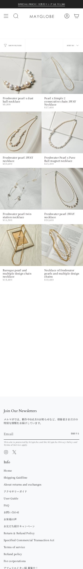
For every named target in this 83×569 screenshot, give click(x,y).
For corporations (15, 561)
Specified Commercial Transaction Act (29, 540)
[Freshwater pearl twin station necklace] (21, 189)
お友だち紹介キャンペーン (19, 526)
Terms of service (14, 547)
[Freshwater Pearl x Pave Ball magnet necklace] (62, 132)
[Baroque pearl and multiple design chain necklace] (21, 245)
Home (8, 470)
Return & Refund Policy (19, 533)
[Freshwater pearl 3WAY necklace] (21, 132)
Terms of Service (12, 444)
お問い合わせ (11, 512)
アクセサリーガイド (15, 491)
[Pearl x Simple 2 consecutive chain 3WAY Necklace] (62, 73)
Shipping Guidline (15, 477)
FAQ (6, 505)
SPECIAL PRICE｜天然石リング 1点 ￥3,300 (41, 4)
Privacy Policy (65, 442)
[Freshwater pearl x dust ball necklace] (21, 73)
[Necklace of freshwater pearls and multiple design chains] (62, 245)
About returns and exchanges (23, 484)
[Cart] (76, 16)
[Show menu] (6, 16)
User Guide (11, 498)
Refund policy (13, 554)
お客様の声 (10, 519)
